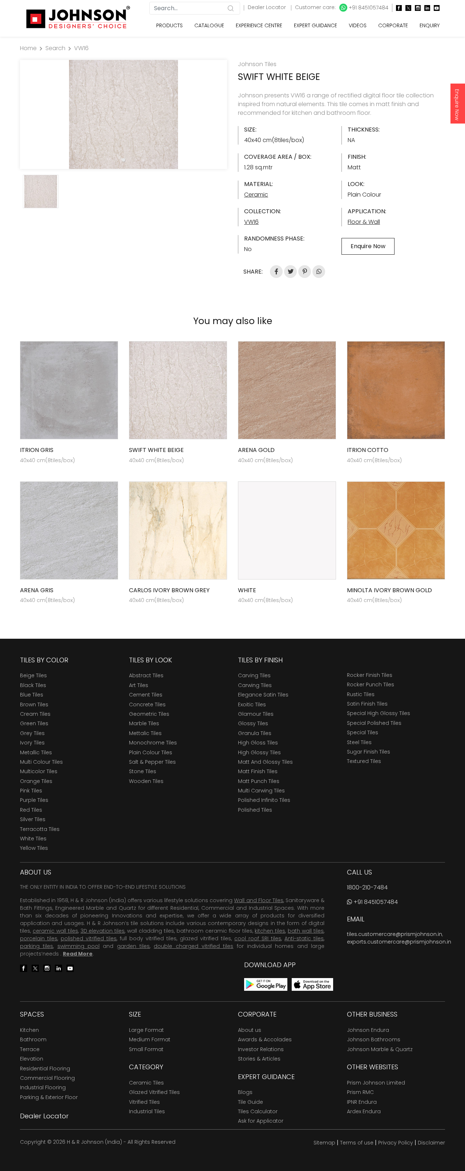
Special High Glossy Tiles (378, 713)
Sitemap (324, 1142)
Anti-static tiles (304, 938)
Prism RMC (360, 1092)
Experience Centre (259, 25)
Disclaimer (431, 1142)
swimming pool (78, 946)
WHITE (247, 590)
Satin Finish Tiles (367, 703)
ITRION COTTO (367, 450)
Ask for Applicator (260, 1120)
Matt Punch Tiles (258, 781)
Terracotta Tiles (40, 829)
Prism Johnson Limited (376, 1082)
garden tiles (133, 946)
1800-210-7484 (367, 887)
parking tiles (36, 946)
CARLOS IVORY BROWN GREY (169, 590)
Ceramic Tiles (146, 1082)
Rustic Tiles (361, 694)
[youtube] (435, 8)
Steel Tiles (359, 742)
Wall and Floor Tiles (258, 900)
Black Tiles (33, 685)
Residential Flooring (45, 1068)
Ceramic (256, 194)
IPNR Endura (362, 1102)
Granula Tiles (254, 733)
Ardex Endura (364, 1111)
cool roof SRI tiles (257, 938)
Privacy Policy (395, 1142)
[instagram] (416, 8)
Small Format (146, 1049)
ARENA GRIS (36, 590)
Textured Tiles (364, 761)
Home (28, 48)
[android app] (265, 984)
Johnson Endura (368, 1030)
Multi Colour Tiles (41, 762)
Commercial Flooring (47, 1078)
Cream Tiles (35, 714)
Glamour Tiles (256, 714)
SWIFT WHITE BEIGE (156, 450)
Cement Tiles (145, 694)
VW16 (81, 48)
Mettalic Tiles (145, 733)
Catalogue (209, 25)
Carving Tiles (254, 675)
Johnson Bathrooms (373, 1039)
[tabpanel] (123, 114)
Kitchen (29, 1030)
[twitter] (406, 8)
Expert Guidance (315, 25)
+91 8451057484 (367, 7)
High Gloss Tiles (258, 742)
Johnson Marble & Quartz (380, 1049)
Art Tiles (138, 685)
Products (169, 25)
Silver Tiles (32, 819)
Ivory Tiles (32, 742)
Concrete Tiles (147, 704)
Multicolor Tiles (38, 771)
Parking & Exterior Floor (49, 1097)
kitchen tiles (270, 930)
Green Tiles (34, 723)
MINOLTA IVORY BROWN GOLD (389, 590)
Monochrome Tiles (153, 742)
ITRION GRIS (36, 450)
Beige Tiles (33, 675)
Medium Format (149, 1039)
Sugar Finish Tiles (368, 751)
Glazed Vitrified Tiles (154, 1092)
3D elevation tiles (103, 930)
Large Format (146, 1030)
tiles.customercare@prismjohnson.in (394, 934)
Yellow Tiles (34, 848)
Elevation (31, 1058)
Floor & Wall (364, 222)
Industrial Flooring (43, 1087)
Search (55, 48)
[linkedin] (425, 8)
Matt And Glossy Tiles (265, 762)
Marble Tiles (144, 723)
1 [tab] (123, 159)
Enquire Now (457, 104)
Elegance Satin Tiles (263, 694)
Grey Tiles (32, 733)
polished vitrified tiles (89, 938)
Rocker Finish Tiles (369, 675)
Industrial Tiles (147, 1111)
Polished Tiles (255, 809)
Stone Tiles (142, 771)
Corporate (393, 25)
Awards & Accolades (265, 1039)
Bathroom (33, 1039)
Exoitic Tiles (252, 704)
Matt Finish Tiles (258, 771)
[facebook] (397, 8)
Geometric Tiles (149, 714)
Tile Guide (250, 1102)
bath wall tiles (306, 930)
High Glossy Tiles (259, 752)
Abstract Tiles (146, 675)
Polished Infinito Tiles (264, 800)
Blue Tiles (31, 694)
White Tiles (33, 838)
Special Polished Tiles (374, 723)
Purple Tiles (34, 800)
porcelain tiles (38, 938)
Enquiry (430, 25)
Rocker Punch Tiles (370, 684)
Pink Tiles (31, 790)
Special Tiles (362, 732)
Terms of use (356, 1142)
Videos (358, 25)
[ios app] (312, 984)
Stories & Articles (259, 1058)
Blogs (245, 1092)
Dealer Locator (267, 7)
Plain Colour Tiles (150, 752)
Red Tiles (31, 809)
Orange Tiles (36, 781)
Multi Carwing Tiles (261, 790)
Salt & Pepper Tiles (152, 762)
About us (249, 1030)
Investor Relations (261, 1049)
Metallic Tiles (36, 752)
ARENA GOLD (256, 450)
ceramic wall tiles (55, 930)
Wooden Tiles (146, 781)
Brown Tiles (34, 704)
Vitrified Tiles (144, 1102)
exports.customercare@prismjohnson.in (399, 941)
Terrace (30, 1049)
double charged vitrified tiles (193, 946)
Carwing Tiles (255, 685)
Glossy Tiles (253, 723)
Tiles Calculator (258, 1111)
